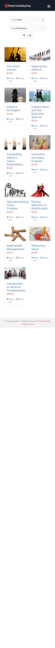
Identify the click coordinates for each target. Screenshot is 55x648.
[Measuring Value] (40, 234)
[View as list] (30, 35)
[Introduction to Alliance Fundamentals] (15, 273)
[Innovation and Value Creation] (40, 142)
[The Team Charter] (15, 54)
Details (21, 78)
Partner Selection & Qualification (39, 205)
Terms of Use (28, 324)
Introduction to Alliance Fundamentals (16, 287)
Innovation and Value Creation (38, 158)
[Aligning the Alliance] (40, 54)
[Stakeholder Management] (15, 234)
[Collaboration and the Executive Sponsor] (40, 95)
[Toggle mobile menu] (49, 6)
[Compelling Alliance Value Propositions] (15, 142)
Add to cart (11, 79)
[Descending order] (42, 20)
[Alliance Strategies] (15, 95)
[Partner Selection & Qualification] (40, 190)
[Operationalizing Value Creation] (15, 190)
